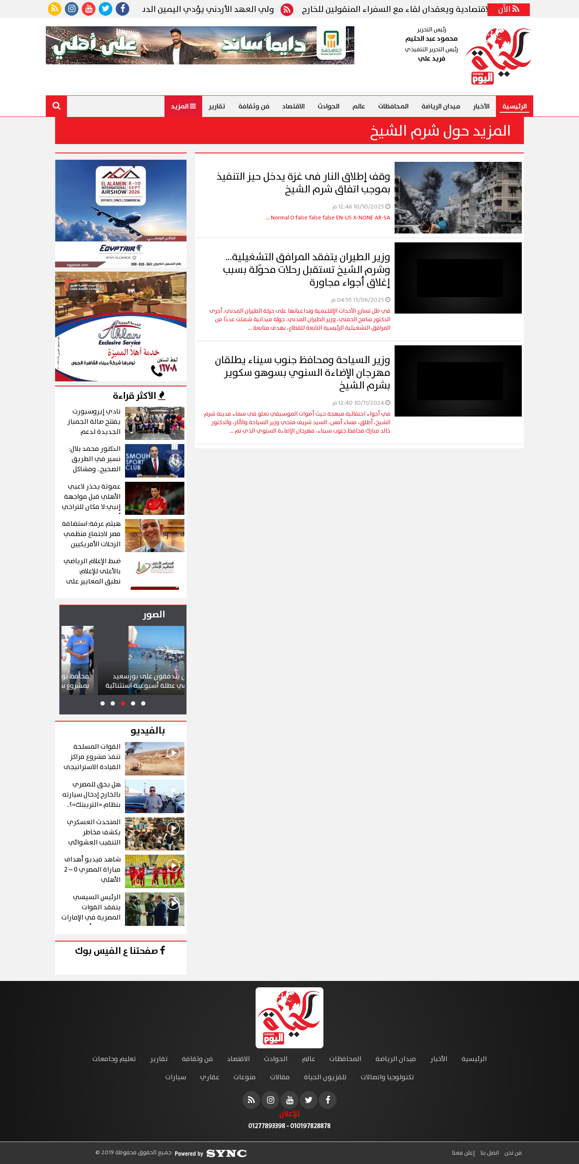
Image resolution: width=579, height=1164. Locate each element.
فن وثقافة (254, 106)
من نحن (512, 1153)
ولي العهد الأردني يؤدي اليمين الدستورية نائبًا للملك (214, 9)
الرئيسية (514, 106)
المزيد (180, 106)
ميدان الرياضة (440, 106)
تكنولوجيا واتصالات (387, 1077)
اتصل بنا (489, 1153)
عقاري (210, 1077)
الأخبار (481, 106)
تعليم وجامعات (114, 1059)
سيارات (175, 1077)
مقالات (280, 1077)
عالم (358, 106)
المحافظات (393, 106)
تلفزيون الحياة (325, 1077)
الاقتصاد (293, 106)
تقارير (217, 106)
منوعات (245, 1077)
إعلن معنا (463, 1153)
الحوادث (328, 106)
